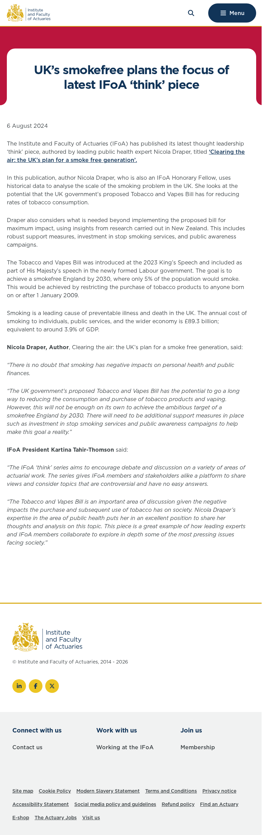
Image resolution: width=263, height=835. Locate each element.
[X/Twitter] (52, 686)
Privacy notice (219, 791)
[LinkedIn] (19, 686)
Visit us (91, 817)
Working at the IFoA (125, 747)
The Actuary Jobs (56, 817)
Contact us (27, 747)
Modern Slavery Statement (108, 791)
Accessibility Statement (40, 804)
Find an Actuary (219, 804)
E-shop (20, 817)
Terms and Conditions (171, 791)
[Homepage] (29, 13)
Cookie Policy (55, 791)
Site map (22, 791)
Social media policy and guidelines (115, 804)
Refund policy (178, 804)
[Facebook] (35, 686)
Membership (197, 747)
